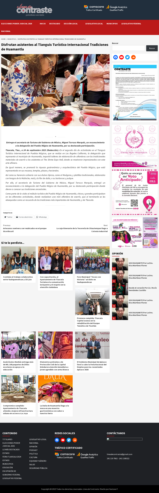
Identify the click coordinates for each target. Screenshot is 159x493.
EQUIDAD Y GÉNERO (37, 461)
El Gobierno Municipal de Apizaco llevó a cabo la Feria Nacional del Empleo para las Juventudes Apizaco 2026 (92, 366)
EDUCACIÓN (7, 467)
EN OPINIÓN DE (9, 471)
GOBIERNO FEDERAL (11, 474)
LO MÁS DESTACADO (11, 449)
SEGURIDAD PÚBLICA (38, 468)
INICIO (43, 23)
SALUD (32, 464)
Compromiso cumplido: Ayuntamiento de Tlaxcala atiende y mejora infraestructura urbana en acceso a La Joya (18, 409)
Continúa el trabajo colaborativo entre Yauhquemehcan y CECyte (18, 278)
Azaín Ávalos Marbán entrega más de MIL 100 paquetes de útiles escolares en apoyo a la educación (18, 366)
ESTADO (5, 453)
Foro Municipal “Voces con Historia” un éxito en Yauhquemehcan (89, 279)
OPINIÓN (33, 446)
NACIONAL (5, 31)
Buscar (115, 43)
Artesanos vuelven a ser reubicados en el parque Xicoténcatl (24, 228)
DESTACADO (54, 23)
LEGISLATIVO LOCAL (94, 23)
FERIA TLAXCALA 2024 (11, 456)
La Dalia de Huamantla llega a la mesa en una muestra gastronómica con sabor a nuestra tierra (54, 409)
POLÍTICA (33, 453)
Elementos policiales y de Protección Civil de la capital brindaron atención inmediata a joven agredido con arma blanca (54, 366)
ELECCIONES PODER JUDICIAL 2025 (16, 23)
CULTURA (33, 457)
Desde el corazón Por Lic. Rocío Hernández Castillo (143, 289)
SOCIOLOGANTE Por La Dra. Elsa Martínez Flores (141, 264)
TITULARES (7, 439)
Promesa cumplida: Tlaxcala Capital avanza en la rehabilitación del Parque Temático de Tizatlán (90, 322)
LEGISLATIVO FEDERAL (131, 23)
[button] (127, 232)
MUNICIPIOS (112, 23)
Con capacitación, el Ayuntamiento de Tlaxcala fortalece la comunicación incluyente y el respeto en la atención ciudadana (52, 282)
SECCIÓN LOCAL (71, 23)
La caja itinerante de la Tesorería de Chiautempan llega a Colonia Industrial (82, 228)
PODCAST (33, 450)
